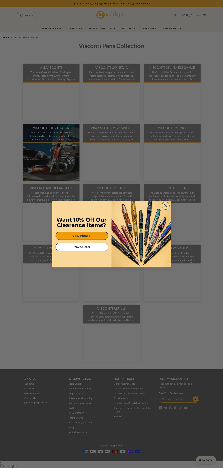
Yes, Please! (82, 236)
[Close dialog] (165, 206)
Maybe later (82, 247)
